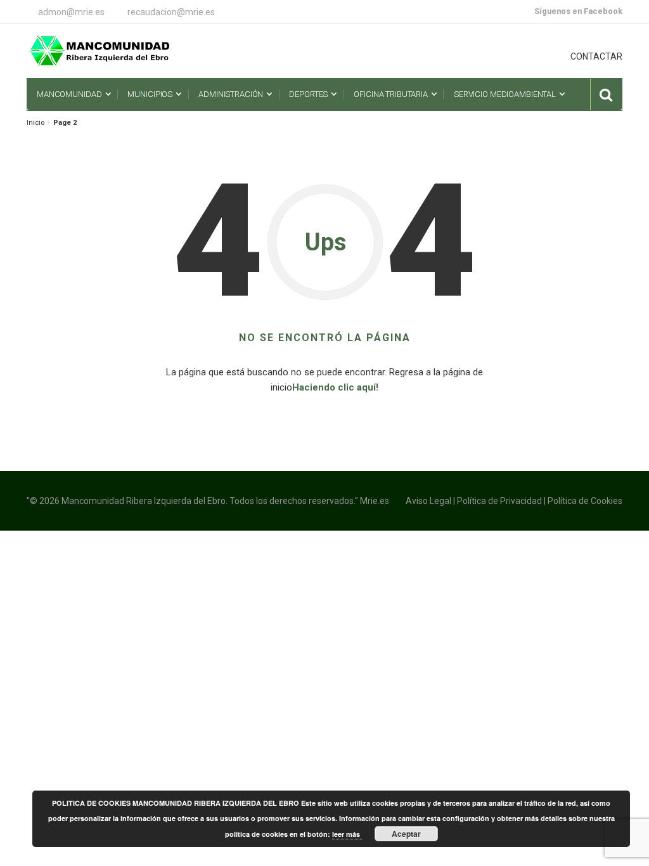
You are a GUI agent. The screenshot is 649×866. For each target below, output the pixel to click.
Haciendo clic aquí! (335, 387)
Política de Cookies (585, 501)
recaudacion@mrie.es (171, 12)
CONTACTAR (596, 56)
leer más (347, 834)
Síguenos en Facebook (578, 11)
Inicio (35, 123)
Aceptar (406, 833)
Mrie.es (374, 501)
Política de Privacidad (499, 501)
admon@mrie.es (71, 12)
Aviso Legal (428, 501)
